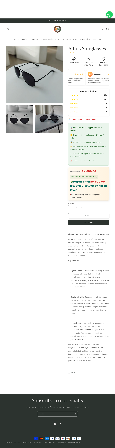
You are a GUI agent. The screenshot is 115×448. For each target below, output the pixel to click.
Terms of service (49, 442)
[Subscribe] (75, 414)
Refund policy (27, 442)
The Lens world (15, 442)
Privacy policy (38, 442)
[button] (8, 29)
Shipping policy (61, 442)
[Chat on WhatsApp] (109, 14)
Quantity (71, 203)
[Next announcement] (108, 20)
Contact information (74, 442)
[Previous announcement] (6, 20)
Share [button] (73, 373)
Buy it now (88, 222)
